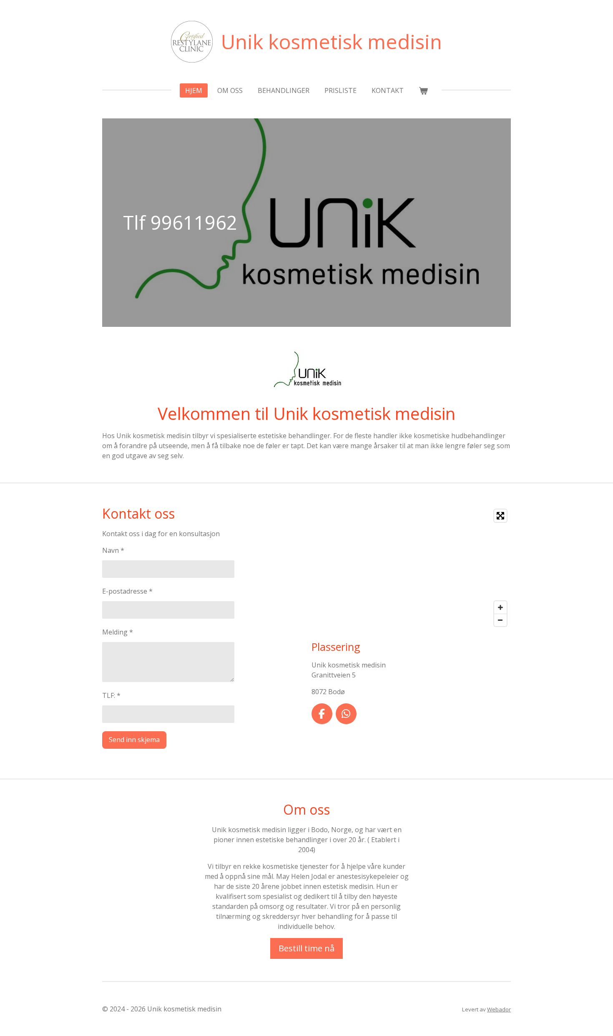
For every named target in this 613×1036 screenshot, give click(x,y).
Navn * (113, 550)
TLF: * (111, 695)
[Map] (411, 567)
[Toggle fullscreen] (500, 515)
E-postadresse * (127, 591)
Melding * (117, 632)
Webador (499, 1009)
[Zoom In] (500, 607)
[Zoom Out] (500, 620)
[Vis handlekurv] (423, 90)
